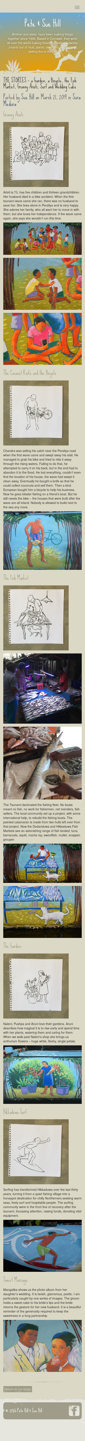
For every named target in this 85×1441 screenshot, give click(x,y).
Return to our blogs (17, 1389)
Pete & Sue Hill (42, 26)
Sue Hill (27, 97)
